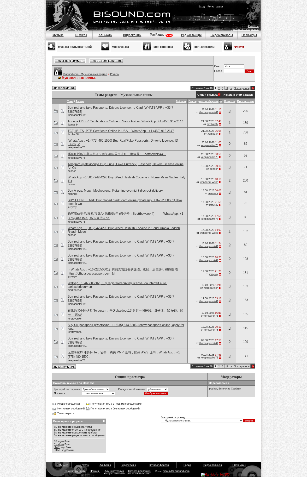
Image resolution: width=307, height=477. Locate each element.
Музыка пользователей (75, 47)
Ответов (229, 101)
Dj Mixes (81, 35)
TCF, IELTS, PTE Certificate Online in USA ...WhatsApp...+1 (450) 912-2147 (121, 131)
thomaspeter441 (77, 114)
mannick (72, 193)
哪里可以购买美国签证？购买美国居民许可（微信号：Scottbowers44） (117, 154)
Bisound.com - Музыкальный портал (85, 74)
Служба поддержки (139, 471)
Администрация (114, 471)
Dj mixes (84, 465)
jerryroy (72, 207)
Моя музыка (120, 47)
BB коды (59, 441)
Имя (216, 66)
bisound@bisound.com (176, 471)
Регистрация (215, 6)
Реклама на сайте (75, 471)
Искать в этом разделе (238, 94)
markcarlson (75, 290)
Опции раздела (207, 94)
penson (72, 170)
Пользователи (204, 47)
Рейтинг (181, 101)
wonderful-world (209, 182)
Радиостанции (191, 35)
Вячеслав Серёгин (229, 388)
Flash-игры (249, 35)
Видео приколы (222, 35)
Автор (80, 101)
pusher (213, 388)
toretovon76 (75, 318)
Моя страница (163, 47)
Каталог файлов (159, 465)
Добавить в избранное (245, 29)
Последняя (241, 88)
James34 (73, 124)
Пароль (218, 70)
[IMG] (57, 447)
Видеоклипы (132, 35)
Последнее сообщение (203, 101)
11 (226, 88)
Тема (70, 101)
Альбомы (105, 35)
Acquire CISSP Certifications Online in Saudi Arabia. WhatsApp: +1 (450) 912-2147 (125, 121)
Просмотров (245, 101)
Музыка (58, 35)
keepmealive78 (76, 147)
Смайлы (59, 444)
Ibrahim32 (212, 124)
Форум (239, 47)
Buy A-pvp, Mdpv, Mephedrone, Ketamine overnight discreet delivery (115, 190)
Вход (202, 6)
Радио (187, 465)
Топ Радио (157, 34)
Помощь (253, 26)
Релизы (114, 74)
